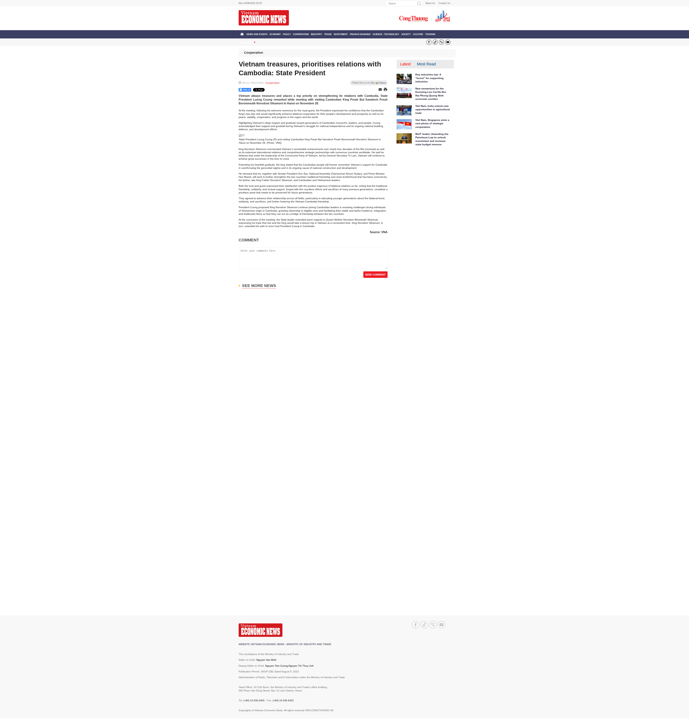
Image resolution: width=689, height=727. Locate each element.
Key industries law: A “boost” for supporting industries (429, 78)
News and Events (257, 34)
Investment (341, 34)
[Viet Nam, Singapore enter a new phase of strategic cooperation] (404, 124)
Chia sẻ (246, 90)
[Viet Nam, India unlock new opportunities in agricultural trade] (404, 110)
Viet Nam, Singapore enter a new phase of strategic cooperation (432, 123)
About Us (430, 3)
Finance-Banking (360, 34)
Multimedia (246, 42)
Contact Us (444, 3)
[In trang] (385, 89)
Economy (275, 34)
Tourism (430, 34)
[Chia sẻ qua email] (380, 90)
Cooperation (301, 34)
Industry (316, 34)
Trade (328, 34)
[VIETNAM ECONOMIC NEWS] (264, 17)
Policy (287, 34)
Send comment (375, 274)
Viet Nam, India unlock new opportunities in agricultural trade (432, 109)
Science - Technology (386, 34)
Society (406, 34)
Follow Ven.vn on (361, 82)
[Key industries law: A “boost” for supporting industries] (404, 79)
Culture (418, 34)
